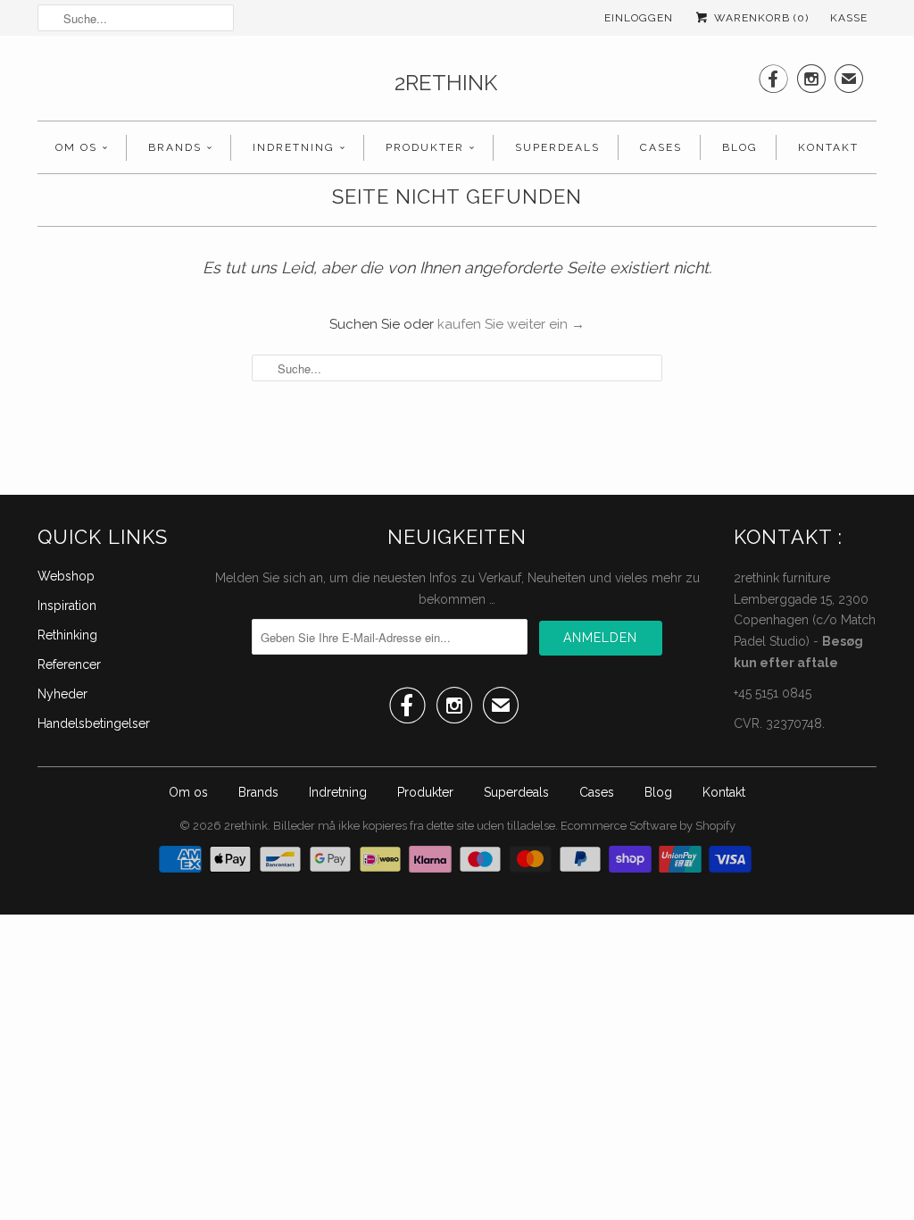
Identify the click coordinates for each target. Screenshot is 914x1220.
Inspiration (66, 605)
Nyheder (62, 694)
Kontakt (828, 147)
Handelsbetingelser (93, 723)
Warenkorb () (759, 18)
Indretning (294, 147)
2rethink (446, 83)
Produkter (425, 147)
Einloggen (638, 18)
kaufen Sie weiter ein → (511, 324)
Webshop (66, 576)
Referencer (69, 664)
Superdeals (557, 147)
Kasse (849, 18)
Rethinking (67, 635)
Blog (740, 147)
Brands (175, 147)
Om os (76, 147)
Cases (661, 147)
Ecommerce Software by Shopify (648, 825)
